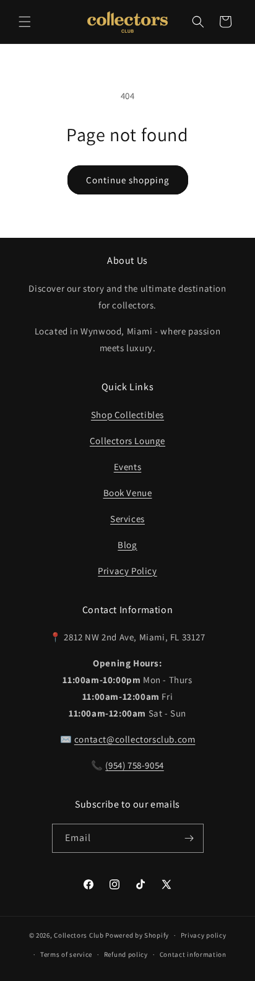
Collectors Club (79, 935)
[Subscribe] (189, 838)
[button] (24, 21)
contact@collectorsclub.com (135, 739)
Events (128, 467)
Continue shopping (128, 180)
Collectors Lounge (127, 441)
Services (127, 519)
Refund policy (126, 954)
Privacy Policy (127, 571)
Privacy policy (204, 935)
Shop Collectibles (127, 415)
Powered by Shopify (137, 935)
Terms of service (66, 954)
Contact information (193, 954)
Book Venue (127, 493)
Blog (127, 545)
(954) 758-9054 (134, 765)
